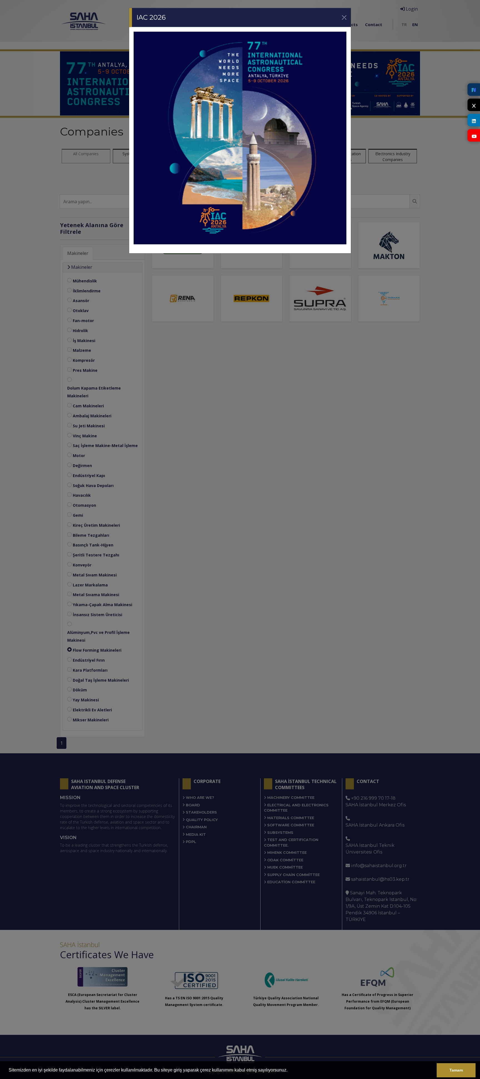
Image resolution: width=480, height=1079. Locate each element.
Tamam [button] (456, 1070)
